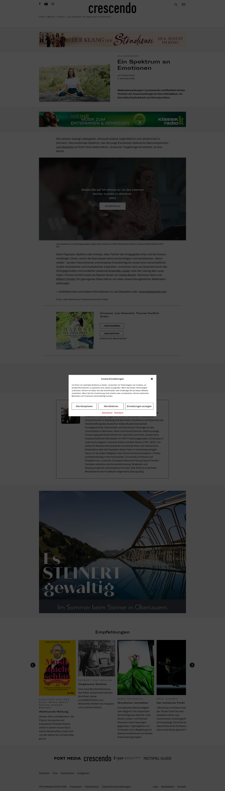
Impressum (118, 412)
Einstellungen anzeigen (139, 406)
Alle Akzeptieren (84, 406)
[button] (151, 378)
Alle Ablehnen (111, 406)
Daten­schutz (107, 412)
